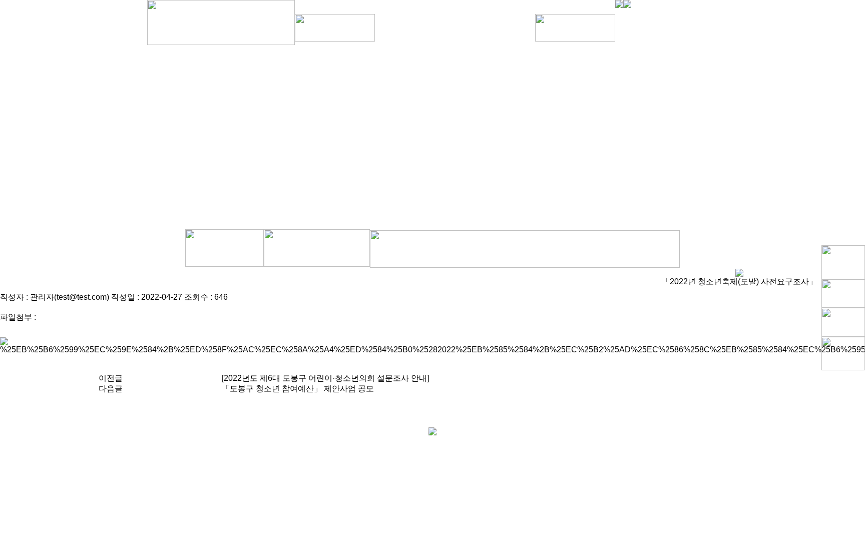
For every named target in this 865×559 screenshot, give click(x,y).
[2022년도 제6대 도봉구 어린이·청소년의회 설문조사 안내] (325, 378)
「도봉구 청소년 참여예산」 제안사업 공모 (298, 388)
